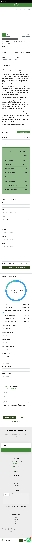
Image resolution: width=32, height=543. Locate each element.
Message (5, 250)
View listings (13, 388)
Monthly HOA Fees (7, 367)
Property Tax (6, 353)
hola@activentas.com (16, 473)
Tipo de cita (5, 203)
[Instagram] (11, 529)
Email (3, 243)
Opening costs (6, 373)
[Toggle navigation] (30, 1)
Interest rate (6, 339)
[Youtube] (14, 529)
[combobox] (16, 206)
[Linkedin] (8, 529)
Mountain (16, 39)
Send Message (9, 417)
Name (4, 229)
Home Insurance (7, 360)
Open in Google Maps (24, 132)
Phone (4, 236)
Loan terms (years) (8, 346)
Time (3, 216)
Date (3, 209)
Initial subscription (7, 332)
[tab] (4, 35)
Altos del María (9, 39)
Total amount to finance (9, 326)
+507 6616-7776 (16, 468)
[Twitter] (5, 529)
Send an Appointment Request (16, 267)
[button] (28, 540)
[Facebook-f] (2, 529)
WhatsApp (16, 421)
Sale (4, 39)
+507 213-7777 (16, 463)
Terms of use (23, 263)
